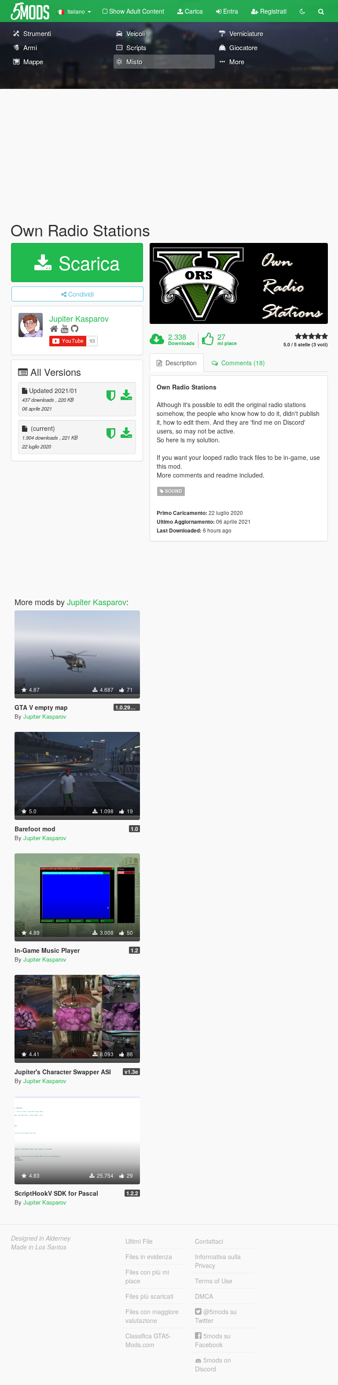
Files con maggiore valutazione (152, 1316)
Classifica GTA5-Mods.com (148, 1340)
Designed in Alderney (40, 1238)
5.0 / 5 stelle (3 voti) (305, 344)
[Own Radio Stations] (239, 283)
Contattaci (209, 1241)
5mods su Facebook (213, 1340)
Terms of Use (213, 1280)
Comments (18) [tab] (241, 362)
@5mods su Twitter (216, 1316)
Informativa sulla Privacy (218, 1261)
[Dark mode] (302, 11)
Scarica (86, 262)
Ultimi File (139, 1241)
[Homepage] (54, 328)
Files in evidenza (148, 1256)
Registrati (272, 11)
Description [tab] (179, 362)
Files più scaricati (149, 1296)
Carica (193, 11)
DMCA (204, 1296)
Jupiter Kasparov (79, 318)
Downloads (181, 343)
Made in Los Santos (38, 1246)
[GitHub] (74, 328)
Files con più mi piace (147, 1276)
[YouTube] (64, 328)
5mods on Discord (213, 1364)
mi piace (227, 343)
